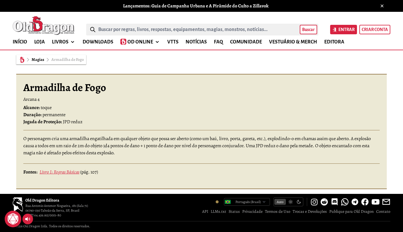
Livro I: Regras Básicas (59, 172)
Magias (38, 59)
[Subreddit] (324, 202)
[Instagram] (314, 201)
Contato (383, 211)
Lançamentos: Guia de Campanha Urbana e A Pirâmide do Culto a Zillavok (195, 6)
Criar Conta (375, 29)
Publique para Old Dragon (351, 211)
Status (234, 211)
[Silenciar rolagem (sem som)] (27, 219)
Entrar (346, 29)
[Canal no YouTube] (375, 202)
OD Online (140, 42)
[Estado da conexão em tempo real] (217, 202)
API (205, 211)
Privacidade (252, 211)
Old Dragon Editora (42, 200)
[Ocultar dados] (20, 212)
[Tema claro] (290, 201)
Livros (60, 42)
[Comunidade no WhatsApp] (345, 202)
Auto (280, 201)
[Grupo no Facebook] (365, 202)
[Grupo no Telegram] (354, 201)
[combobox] (197, 29)
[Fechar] (382, 5)
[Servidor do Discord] (334, 202)
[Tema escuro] (298, 201)
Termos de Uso (277, 211)
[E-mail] (386, 202)
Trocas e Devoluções (310, 211)
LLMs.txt (218, 211)
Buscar (308, 29)
